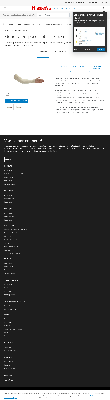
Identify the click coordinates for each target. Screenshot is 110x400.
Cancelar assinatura (11, 368)
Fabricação (8, 236)
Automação (8, 170)
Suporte (63, 67)
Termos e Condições (10, 398)
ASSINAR (8, 159)
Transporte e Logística (12, 233)
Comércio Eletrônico (11, 247)
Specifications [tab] (61, 51)
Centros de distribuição (12, 240)
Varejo (6, 243)
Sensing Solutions (10, 184)
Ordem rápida (95, 2)
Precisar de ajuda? (10, 309)
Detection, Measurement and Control (17, 174)
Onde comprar (80, 67)
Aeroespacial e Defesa (12, 253)
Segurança (8, 180)
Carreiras (7, 347)
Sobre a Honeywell (10, 319)
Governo (7, 250)
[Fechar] (106, 395)
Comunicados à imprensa (13, 329)
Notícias (7, 325)
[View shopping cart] (106, 2)
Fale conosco (9, 361)
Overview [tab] (43, 51)
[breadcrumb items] (3, 24)
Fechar (101, 49)
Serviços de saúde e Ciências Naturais (18, 229)
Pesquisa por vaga (10, 350)
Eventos (7, 336)
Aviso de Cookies (91, 396)
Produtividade (9, 177)
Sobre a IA (7, 322)
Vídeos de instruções (11, 306)
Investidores (8, 332)
